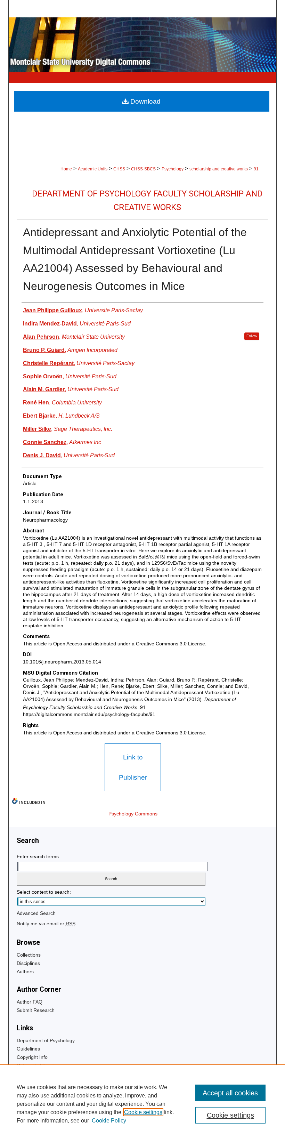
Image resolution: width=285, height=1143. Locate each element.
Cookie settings (143, 1112)
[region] (142, 1103)
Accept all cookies (230, 1093)
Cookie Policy (109, 1121)
